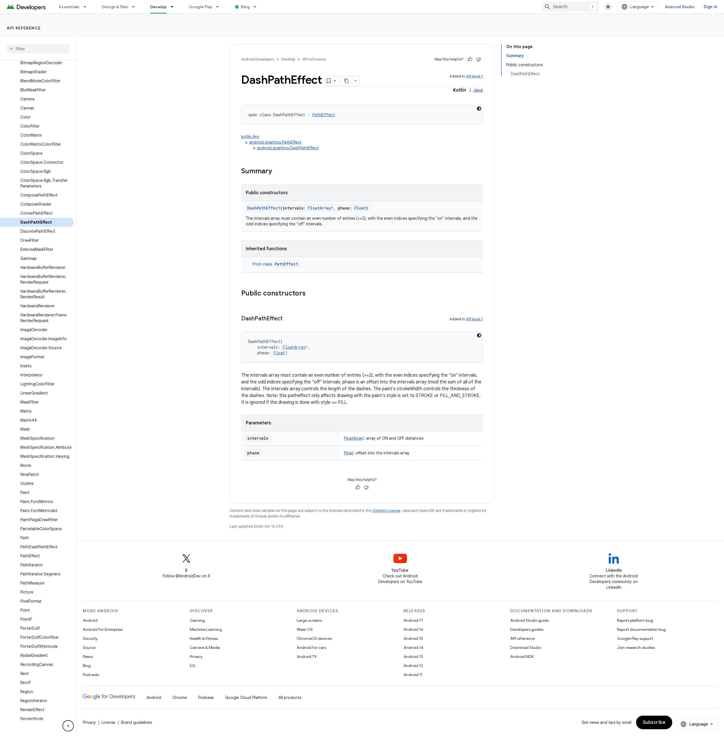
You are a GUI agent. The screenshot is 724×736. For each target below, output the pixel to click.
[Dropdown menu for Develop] (174, 7)
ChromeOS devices (314, 638)
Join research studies (636, 647)
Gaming (197, 620)
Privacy (196, 656)
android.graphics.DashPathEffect (288, 147)
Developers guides (526, 629)
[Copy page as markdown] (347, 81)
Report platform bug (635, 620)
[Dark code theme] (479, 108)
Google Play (201, 6)
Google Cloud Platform (246, 697)
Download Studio (525, 647)
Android (90, 620)
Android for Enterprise (102, 629)
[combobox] (570, 7)
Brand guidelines (136, 722)
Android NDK (522, 656)
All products (290, 697)
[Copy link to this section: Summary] (277, 171)
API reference (24, 28)
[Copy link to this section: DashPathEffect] (288, 319)
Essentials (69, 6)
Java (478, 90)
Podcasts (91, 674)
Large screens (309, 620)
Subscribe (654, 722)
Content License (386, 510)
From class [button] (275, 264)
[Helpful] (470, 59)
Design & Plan (115, 6)
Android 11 (413, 674)
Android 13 (413, 656)
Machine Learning (206, 629)
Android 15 (413, 638)
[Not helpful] (478, 59)
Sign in (710, 6)
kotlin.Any (250, 136)
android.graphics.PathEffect (275, 142)
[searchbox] (38, 48)
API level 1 (474, 76)
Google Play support (635, 638)
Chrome (180, 697)
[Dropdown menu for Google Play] (220, 7)
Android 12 (413, 665)
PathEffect (286, 264)
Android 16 (413, 629)
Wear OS (305, 629)
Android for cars (311, 647)
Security (90, 638)
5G (192, 665)
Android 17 (413, 620)
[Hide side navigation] (68, 725)
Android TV (307, 656)
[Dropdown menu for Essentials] (87, 7)
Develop (158, 6)
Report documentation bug (641, 629)
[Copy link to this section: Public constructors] (311, 293)
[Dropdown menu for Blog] (257, 7)
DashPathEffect (263, 208)
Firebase (206, 697)
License (108, 722)
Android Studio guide (529, 620)
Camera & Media (205, 647)
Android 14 (413, 647)
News (88, 656)
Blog (245, 6)
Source (89, 647)
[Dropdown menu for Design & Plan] (135, 7)
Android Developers (257, 59)
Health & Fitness (204, 638)
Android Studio (680, 6)
